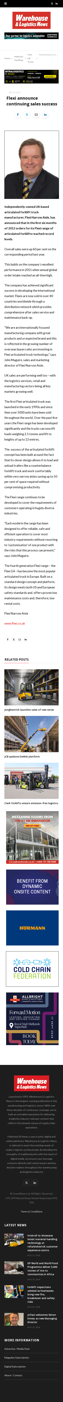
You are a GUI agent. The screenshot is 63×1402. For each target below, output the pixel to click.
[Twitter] (26, 114)
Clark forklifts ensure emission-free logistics (31, 803)
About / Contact (13, 1375)
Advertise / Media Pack (17, 1348)
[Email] (36, 114)
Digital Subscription (15, 1366)
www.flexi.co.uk (14, 623)
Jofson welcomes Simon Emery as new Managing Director (42, 1318)
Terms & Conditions (32, 1211)
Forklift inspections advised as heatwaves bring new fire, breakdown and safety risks (41, 1294)
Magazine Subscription (16, 1357)
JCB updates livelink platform (22, 756)
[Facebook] (17, 114)
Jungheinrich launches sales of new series (29, 709)
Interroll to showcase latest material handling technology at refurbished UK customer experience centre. (42, 1243)
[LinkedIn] (45, 114)
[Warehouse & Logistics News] (31, 22)
